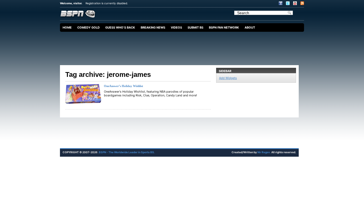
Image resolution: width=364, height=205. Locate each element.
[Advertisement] (183, 46)
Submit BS (195, 27)
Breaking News (153, 27)
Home (67, 27)
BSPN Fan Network (224, 27)
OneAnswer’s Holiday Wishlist (123, 86)
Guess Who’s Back (120, 27)
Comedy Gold (88, 27)
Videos (176, 27)
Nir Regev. (264, 152)
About (250, 27)
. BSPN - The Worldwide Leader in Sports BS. (126, 152)
